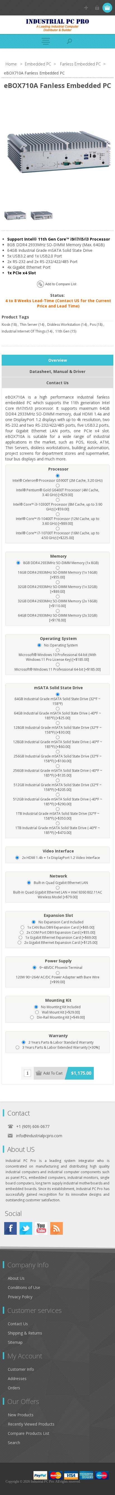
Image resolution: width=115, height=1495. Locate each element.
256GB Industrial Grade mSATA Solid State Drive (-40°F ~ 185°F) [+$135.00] (57, 773)
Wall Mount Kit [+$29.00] (61, 1012)
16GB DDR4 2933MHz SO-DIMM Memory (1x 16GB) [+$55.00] (57, 575)
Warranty (58, 1035)
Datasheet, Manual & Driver (57, 371)
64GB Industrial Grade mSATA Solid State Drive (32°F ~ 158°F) (57, 701)
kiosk (6, 324)
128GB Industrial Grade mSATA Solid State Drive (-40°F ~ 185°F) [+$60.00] (57, 744)
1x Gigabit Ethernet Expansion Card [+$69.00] (61, 937)
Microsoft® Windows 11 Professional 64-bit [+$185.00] (58, 669)
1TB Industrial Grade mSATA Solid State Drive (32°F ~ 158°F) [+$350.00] (57, 816)
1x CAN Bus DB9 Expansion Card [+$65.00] (60, 927)
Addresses (17, 1378)
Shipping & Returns (25, 1333)
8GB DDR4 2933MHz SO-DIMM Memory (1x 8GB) (61, 562)
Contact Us (57, 382)
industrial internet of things (23, 331)
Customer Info (21, 1369)
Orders (14, 1387)
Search (14, 1442)
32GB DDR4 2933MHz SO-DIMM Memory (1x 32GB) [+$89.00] (57, 589)
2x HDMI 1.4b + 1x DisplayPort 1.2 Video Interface (61, 857)
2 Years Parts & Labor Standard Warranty (61, 1042)
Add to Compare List (60, 284)
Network (58, 876)
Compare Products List (28, 1433)
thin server (28, 324)
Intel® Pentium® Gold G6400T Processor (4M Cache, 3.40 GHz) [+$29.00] (57, 492)
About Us (16, 1278)
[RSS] (56, 1228)
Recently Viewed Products (31, 1424)
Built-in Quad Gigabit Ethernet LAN (61, 882)
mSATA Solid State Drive (58, 687)
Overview (57, 360)
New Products (20, 1414)
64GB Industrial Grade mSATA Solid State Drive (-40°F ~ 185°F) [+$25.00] (57, 715)
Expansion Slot (58, 915)
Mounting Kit (58, 1000)
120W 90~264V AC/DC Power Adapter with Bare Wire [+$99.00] (57, 979)
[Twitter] (26, 1228)
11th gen (62, 331)
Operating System (58, 638)
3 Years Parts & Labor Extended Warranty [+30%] (61, 1047)
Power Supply (58, 961)
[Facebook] (10, 1228)
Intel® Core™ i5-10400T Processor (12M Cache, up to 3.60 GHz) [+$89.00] (57, 521)
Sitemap (15, 1342)
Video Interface (58, 851)
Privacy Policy (20, 1296)
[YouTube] (41, 1228)
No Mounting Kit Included (61, 1007)
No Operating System (61, 645)
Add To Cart (53, 1073)
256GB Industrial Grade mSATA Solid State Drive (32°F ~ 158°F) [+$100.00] (58, 758)
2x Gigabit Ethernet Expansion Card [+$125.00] (60, 942)
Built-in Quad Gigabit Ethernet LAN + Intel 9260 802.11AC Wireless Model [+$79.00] (57, 894)
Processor (58, 469)
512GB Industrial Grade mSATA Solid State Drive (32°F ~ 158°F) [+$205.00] (58, 787)
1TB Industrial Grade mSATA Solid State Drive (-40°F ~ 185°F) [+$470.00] (57, 830)
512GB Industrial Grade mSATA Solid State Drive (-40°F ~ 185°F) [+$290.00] (57, 801)
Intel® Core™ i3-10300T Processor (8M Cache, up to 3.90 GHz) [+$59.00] (57, 507)
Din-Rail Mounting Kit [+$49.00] (61, 1017)
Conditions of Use (24, 1287)
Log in (97, 8)
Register (86, 8)
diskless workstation (63, 324)
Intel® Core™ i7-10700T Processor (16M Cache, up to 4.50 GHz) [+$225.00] (57, 535)
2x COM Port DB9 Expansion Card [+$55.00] (61, 932)
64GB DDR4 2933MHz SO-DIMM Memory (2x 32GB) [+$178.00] (57, 618)
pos (93, 324)
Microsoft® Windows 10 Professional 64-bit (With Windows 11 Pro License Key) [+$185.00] (57, 657)
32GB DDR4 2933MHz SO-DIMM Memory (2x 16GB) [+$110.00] (57, 603)
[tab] (57, 360)
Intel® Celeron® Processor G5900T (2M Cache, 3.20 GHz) (57, 480)
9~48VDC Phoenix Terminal (60, 967)
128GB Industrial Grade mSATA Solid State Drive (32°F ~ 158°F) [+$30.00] (58, 730)
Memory (58, 556)
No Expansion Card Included (61, 922)
